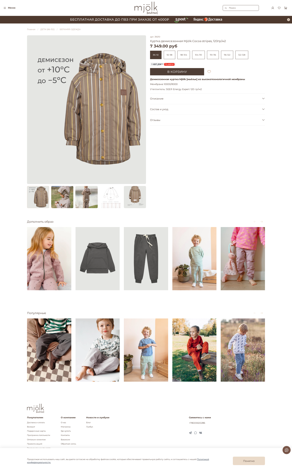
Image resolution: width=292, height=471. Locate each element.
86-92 (156, 55)
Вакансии (65, 440)
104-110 (198, 55)
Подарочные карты (36, 431)
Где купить (66, 431)
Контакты (65, 435)
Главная (31, 29)
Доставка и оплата (36, 423)
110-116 (213, 55)
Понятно (249, 461)
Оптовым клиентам (36, 440)
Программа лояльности (38, 435)
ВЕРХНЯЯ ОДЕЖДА (70, 29)
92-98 (169, 55)
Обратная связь (68, 444)
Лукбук (89, 427)
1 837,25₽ (157, 64)
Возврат (31, 427)
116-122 (227, 55)
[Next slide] (142, 110)
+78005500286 (197, 423)
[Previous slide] (31, 110)
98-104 (183, 55)
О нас (63, 423)
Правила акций (34, 444)
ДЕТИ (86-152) (47, 29)
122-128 (241, 55)
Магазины (66, 427)
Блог (88, 423)
